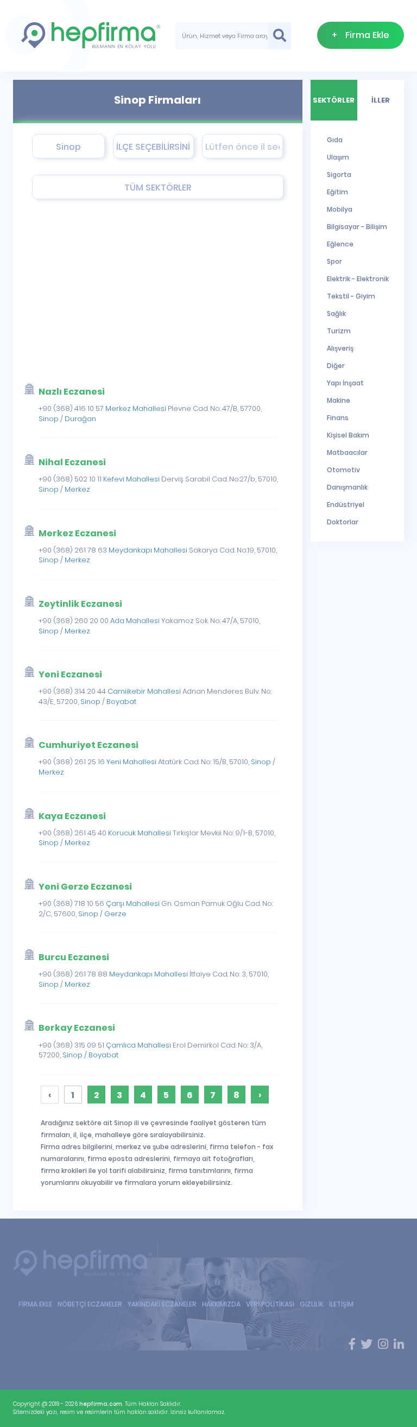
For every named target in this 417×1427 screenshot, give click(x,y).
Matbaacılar (347, 452)
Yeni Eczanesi (70, 674)
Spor (334, 261)
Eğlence (340, 244)
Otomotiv (343, 469)
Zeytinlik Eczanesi (80, 604)
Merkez (77, 489)
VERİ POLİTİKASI (270, 1304)
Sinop (49, 419)
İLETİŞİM (341, 1304)
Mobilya (339, 209)
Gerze (115, 914)
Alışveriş (340, 348)
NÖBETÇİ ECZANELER (90, 1304)
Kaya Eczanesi (72, 816)
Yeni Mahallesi (131, 762)
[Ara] (280, 35)
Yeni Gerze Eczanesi (85, 886)
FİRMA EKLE (35, 1304)
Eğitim (337, 191)
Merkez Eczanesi (77, 533)
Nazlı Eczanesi (72, 391)
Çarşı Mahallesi (133, 903)
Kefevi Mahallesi (131, 479)
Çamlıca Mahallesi (138, 1045)
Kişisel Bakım (348, 435)
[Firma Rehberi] (85, 1263)
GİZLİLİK (312, 1304)
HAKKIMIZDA (221, 1304)
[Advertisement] (149, 291)
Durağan (80, 419)
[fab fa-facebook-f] (352, 1344)
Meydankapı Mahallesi (148, 550)
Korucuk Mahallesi (139, 833)
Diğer (336, 365)
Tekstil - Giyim (351, 296)
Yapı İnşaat (345, 383)
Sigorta (339, 174)
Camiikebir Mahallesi (144, 691)
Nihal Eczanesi (72, 462)
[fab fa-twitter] (366, 1344)
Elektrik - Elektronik (358, 278)
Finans (338, 417)
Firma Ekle (360, 35)
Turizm (339, 330)
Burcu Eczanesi (74, 957)
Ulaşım (338, 157)
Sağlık (336, 313)
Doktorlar (342, 522)
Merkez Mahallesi (135, 408)
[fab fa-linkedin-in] (399, 1344)
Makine (338, 400)
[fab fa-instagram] (383, 1344)
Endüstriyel (345, 504)
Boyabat (121, 701)
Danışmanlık (347, 487)
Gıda (335, 139)
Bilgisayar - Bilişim (357, 226)
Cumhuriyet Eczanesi (88, 745)
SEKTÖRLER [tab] (334, 100)
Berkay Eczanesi (77, 1028)
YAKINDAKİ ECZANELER (162, 1304)
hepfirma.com (100, 1404)
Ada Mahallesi (135, 621)
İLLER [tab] (380, 100)
